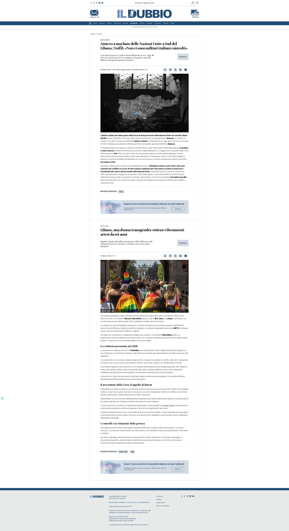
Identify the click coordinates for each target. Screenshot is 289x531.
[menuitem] (95, 23)
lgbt (132, 452)
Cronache (99, 34)
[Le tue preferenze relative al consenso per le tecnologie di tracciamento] (2, 398)
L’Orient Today (168, 405)
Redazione (183, 57)
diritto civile (123, 452)
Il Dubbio (93, 34)
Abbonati (195, 17)
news (121, 191)
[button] (193, 3)
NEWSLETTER (94, 16)
